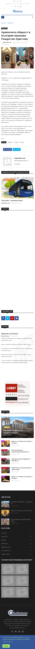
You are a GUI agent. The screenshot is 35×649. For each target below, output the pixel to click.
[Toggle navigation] (2, 17)
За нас (14, 3)
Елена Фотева (5, 336)
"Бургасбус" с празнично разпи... (12, 200)
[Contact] (20, 6)
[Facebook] (12, 632)
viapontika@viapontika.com (21, 160)
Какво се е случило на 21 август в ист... (22, 510)
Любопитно (4, 450)
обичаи (22, 142)
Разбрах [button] (6, 646)
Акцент (3, 441)
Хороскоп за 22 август (9, 334)
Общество (10, 23)
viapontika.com (7, 42)
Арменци (10, 142)
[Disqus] (17, 233)
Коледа (16, 142)
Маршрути (6, 427)
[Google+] (19, 632)
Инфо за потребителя (9, 179)
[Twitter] (15, 6)
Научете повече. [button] (8, 641)
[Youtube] (17, 6)
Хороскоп (8, 3)
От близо (4, 458)
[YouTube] (22, 632)
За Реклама (20, 3)
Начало (3, 23)
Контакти (27, 3)
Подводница (4, 467)
